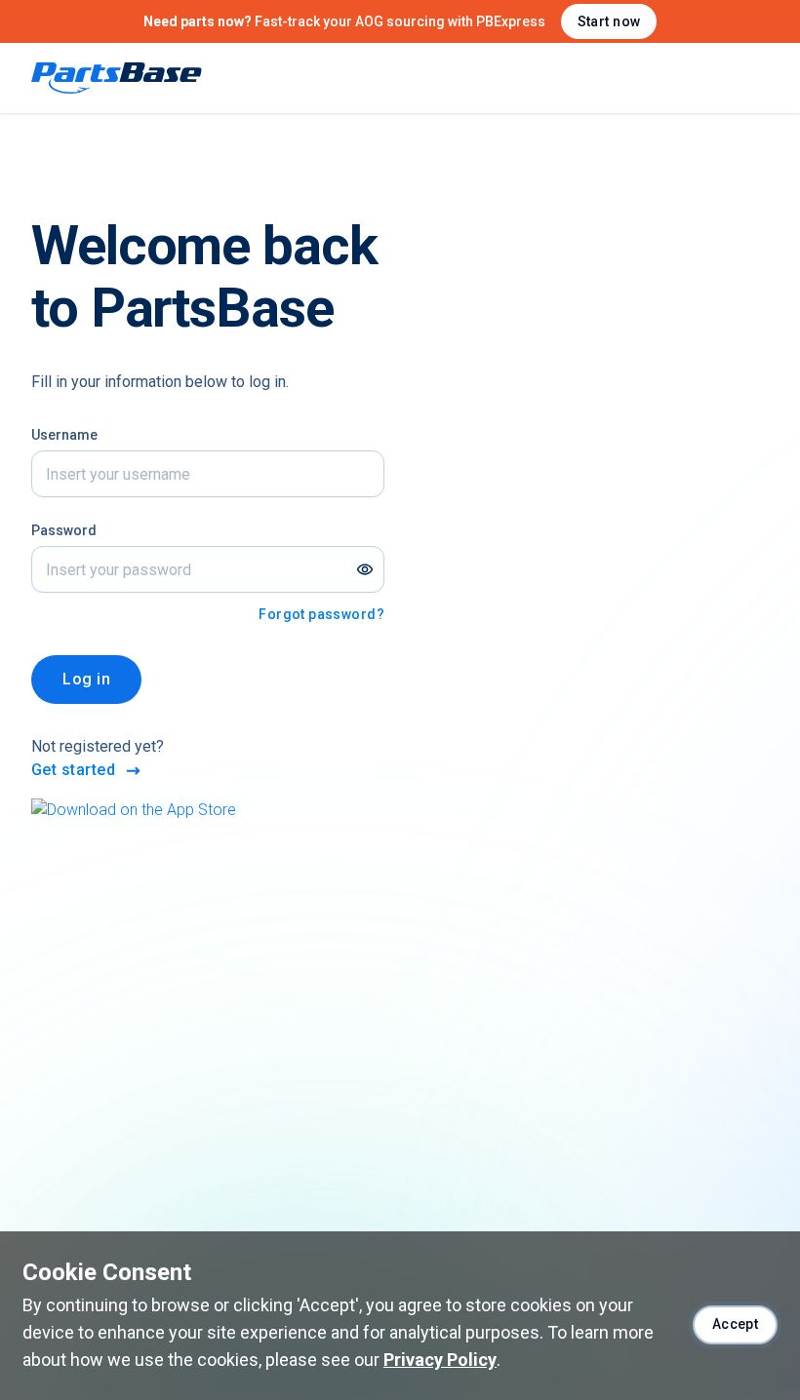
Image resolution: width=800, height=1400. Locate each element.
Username (64, 435)
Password (64, 530)
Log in (86, 679)
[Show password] (365, 569)
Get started (73, 769)
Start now (609, 21)
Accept (735, 1324)
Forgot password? (321, 614)
